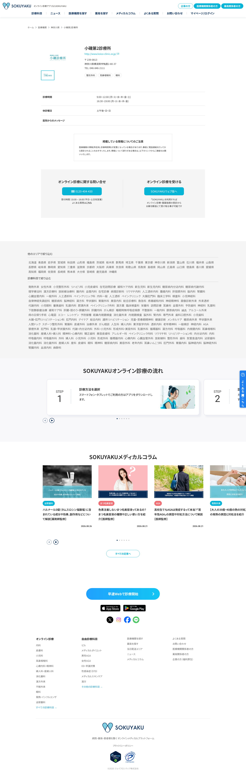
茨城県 (100, 262)
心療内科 (130, 338)
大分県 (81, 272)
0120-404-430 (84, 191)
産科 (73, 343)
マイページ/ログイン (203, 13)
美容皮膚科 (103, 333)
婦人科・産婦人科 (45, 671)
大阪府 (100, 267)
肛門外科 (168, 343)
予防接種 (86, 315)
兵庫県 (110, 267)
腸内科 (80, 291)
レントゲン (73, 315)
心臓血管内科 (36, 296)
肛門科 (45, 329)
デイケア (83, 319)
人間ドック (34, 324)
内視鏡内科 (193, 329)
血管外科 (178, 305)
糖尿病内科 (111, 343)
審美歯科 (58, 305)
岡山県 (161, 267)
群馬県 (120, 262)
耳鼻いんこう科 (153, 343)
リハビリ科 (77, 287)
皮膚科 (82, 343)
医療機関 (42, 27)
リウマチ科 (161, 333)
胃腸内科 (181, 343)
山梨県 (210, 262)
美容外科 (124, 343)
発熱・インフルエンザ (46, 697)
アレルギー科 (119, 333)
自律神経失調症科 (39, 301)
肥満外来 (83, 305)
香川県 (200, 267)
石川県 (190, 262)
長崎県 (62, 272)
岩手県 (52, 262)
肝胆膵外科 (179, 291)
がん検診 (109, 310)
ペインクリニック (131, 296)
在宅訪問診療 (108, 287)
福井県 (200, 262)
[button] (55, 542)
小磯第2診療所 (71, 27)
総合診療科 (130, 301)
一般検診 (183, 324)
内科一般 (102, 296)
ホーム (31, 27)
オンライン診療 (45, 639)
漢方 (83, 681)
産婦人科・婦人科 (51, 333)
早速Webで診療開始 (123, 593)
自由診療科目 (89, 639)
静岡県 (52, 267)
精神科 (99, 343)
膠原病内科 (173, 310)
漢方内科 (167, 329)
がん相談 (104, 324)
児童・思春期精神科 (142, 319)
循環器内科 (116, 338)
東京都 (149, 262)
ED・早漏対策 (88, 666)
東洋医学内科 (141, 324)
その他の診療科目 (90, 686)
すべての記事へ (123, 553)
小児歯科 (198, 315)
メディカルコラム (126, 13)
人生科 (115, 324)
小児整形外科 (61, 287)
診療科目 (36, 13)
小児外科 (80, 338)
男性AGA (86, 655)
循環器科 (155, 329)
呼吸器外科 (50, 338)
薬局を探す (101, 13)
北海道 (32, 262)
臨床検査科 (132, 305)
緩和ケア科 (55, 310)
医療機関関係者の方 (207, 6)
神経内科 (196, 324)
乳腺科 (211, 305)
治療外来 (92, 324)
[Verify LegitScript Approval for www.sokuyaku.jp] (115, 757)
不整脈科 (147, 310)
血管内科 (91, 291)
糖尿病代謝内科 (194, 287)
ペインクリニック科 (84, 296)
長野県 (32, 267)
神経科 (202, 305)
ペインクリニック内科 (141, 333)
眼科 (90, 343)
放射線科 (160, 338)
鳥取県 (142, 267)
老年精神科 (170, 324)
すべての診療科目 (45, 707)
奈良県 (120, 267)
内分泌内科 (200, 333)
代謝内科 (33, 305)
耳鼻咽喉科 (209, 329)
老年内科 (137, 343)
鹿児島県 (101, 272)
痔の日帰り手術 (37, 315)
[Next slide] (51, 420)
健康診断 (160, 319)
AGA (205, 324)
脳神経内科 (195, 343)
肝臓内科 (96, 310)
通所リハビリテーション (115, 319)
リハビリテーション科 (180, 333)
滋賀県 (81, 267)
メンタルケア (175, 319)
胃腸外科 (103, 301)
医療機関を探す (78, 13)
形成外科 (102, 338)
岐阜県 (42, 267)
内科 (211, 333)
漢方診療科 (50, 291)
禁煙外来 (33, 329)
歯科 (182, 338)
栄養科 (145, 305)
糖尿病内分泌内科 (173, 287)
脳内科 (191, 291)
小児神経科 (188, 296)
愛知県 (62, 267)
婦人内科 (126, 324)
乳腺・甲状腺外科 (61, 329)
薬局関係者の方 (232, 6)
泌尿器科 (209, 338)
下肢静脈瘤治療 (37, 310)
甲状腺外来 (205, 319)
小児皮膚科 (91, 287)
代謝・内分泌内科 (82, 329)
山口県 (181, 267)
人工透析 (114, 296)
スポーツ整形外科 (52, 324)
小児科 (92, 338)
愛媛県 (210, 267)
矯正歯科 (89, 333)
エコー (62, 315)
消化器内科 (35, 343)
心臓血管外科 (145, 338)
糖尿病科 (57, 301)
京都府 (91, 267)
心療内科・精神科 (45, 666)
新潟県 (171, 262)
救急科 (142, 301)
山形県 (81, 262)
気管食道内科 (195, 338)
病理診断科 (117, 291)
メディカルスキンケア (91, 676)
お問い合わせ (175, 13)
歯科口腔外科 (183, 315)
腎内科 (157, 315)
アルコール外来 (198, 310)
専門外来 (168, 315)
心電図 (52, 315)
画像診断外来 (189, 301)
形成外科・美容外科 (124, 329)
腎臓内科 (33, 347)
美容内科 (116, 301)
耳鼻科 (167, 305)
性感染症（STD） (89, 671)
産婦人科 (64, 343)
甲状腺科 (91, 301)
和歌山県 (131, 267)
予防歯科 (190, 305)
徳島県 (190, 267)
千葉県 (139, 262)
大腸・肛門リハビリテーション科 (46, 319)
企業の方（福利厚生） (183, 659)
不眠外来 (40, 686)
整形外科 (172, 338)
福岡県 (42, 272)
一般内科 (159, 310)
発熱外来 (33, 287)
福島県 (91, 262)
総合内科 (95, 319)
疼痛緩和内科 (156, 301)
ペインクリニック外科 (102, 305)
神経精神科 (172, 301)
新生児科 (140, 287)
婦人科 (70, 338)
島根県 (152, 267)
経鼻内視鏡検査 (102, 315)
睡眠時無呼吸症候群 (128, 310)
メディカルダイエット (91, 650)
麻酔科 (57, 347)
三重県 (71, 267)
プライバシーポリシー (123, 745)
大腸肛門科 (149, 296)
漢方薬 (120, 305)
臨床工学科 (164, 296)
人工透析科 (65, 296)
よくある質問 (151, 13)
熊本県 (71, 272)
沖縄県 (113, 272)
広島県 (171, 267)
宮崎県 (91, 272)
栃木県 (110, 262)
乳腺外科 (143, 329)
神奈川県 (55, 27)
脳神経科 (69, 301)
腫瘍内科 (165, 291)
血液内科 (46, 347)
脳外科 (148, 315)
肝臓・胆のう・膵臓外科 (77, 310)
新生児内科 (154, 287)
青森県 (42, 262)
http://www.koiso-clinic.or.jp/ (100, 53)
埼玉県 (130, 262)
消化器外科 (50, 343)
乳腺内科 (71, 305)
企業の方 (185, 6)
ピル (83, 645)
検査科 (176, 296)
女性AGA (86, 660)
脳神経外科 (210, 343)
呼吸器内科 (35, 338)
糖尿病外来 (190, 319)
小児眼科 (46, 305)
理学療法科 (35, 291)
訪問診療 (156, 305)
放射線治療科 (67, 291)
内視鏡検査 (135, 315)
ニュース (55, 13)
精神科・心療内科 (73, 333)
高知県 (32, 272)
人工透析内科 (150, 291)
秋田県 (71, 262)
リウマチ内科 (133, 291)
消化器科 (33, 333)
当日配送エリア (135, 649)
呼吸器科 (180, 329)
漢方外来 (40, 681)
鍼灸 (184, 310)
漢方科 (80, 301)
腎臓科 (201, 291)
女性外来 (46, 287)
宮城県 (62, 262)
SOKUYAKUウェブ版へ (164, 191)
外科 (61, 338)
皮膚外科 (79, 324)
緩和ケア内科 (125, 287)
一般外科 (51, 296)
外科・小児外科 (102, 329)
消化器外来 (120, 315)
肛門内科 (71, 319)
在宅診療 (103, 291)
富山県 (181, 262)
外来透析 (203, 301)
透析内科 (156, 324)
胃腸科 (68, 324)
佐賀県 (52, 272)
